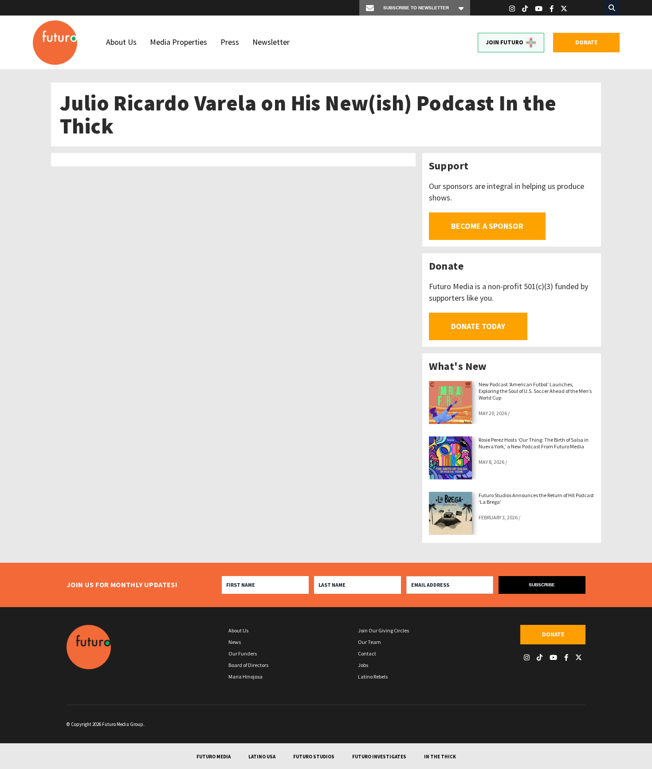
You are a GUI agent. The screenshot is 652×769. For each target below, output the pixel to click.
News (234, 642)
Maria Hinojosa (245, 676)
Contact (367, 653)
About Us (121, 42)
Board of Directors (248, 665)
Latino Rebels (373, 676)
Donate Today (478, 326)
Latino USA (261, 756)
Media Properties (178, 42)
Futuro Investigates (379, 756)
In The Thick (440, 756)
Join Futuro (504, 42)
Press (229, 42)
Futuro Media (213, 756)
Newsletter (271, 42)
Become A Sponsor (487, 226)
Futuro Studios (313, 756)
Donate (586, 42)
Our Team (369, 642)
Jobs (363, 665)
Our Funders (242, 653)
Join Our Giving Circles (383, 630)
